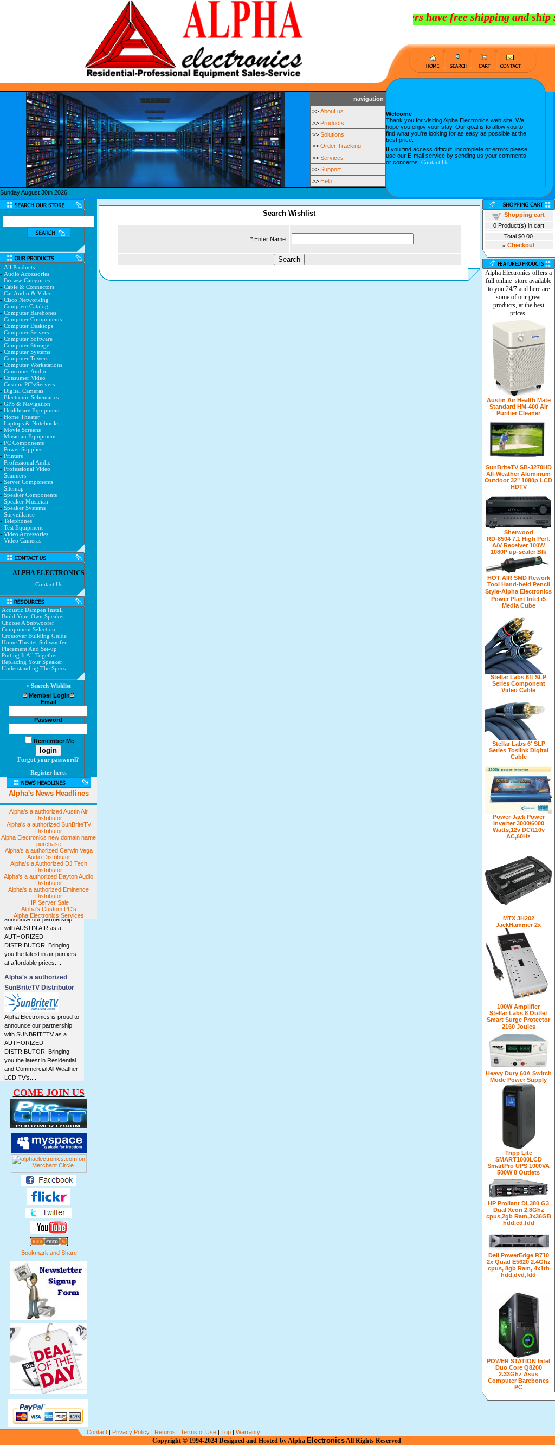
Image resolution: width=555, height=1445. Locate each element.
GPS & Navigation (27, 404)
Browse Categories (27, 280)
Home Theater (22, 417)
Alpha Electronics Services (49, 915)
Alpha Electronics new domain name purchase (48, 840)
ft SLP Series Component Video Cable (519, 683)
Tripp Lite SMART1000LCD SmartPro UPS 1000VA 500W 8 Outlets (518, 1163)
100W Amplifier (518, 1006)
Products (332, 123)
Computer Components (33, 319)
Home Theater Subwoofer (34, 642)
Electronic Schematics (31, 397)
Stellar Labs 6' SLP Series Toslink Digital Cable (518, 750)
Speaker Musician (26, 501)
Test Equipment (23, 527)
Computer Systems (27, 352)
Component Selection (28, 629)
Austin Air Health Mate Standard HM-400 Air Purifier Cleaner (519, 406)
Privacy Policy (131, 1432)
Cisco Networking (26, 299)
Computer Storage (26, 345)
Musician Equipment (30, 436)
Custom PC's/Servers (29, 384)
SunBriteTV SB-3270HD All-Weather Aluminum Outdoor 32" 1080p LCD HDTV (518, 477)
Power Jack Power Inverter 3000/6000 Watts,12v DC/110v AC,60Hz (519, 827)
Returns (165, 1432)
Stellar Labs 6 (510, 677)
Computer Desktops (28, 325)
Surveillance (19, 514)
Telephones (18, 521)
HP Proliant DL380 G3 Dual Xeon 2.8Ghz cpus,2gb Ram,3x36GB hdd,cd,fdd (518, 1213)
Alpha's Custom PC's (48, 909)
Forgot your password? (48, 759)
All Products (19, 267)
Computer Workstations (33, 365)
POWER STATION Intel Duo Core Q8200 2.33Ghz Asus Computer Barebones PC (518, 1374)
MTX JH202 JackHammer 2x (518, 921)
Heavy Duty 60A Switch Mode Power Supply (519, 1076)
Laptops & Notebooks (31, 423)
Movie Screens (22, 430)
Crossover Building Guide (34, 636)
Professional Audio (27, 462)
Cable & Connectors (29, 286)
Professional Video (27, 469)
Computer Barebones (30, 312)
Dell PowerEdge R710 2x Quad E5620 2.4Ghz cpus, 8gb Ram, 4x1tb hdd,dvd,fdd (519, 1265)
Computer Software (28, 339)
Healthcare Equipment (32, 410)
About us (332, 111)
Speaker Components (30, 495)
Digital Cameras (23, 391)
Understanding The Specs (34, 668)
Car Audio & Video (28, 293)
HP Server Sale (48, 902)
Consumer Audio (25, 371)
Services (332, 157)
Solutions (332, 134)
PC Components (24, 443)
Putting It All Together (29, 655)
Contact (97, 1432)
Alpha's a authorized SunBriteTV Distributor (49, 827)
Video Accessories (26, 534)
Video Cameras (22, 540)
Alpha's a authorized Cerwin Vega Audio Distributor (49, 853)
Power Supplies (23, 449)
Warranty (248, 1432)
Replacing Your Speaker (32, 662)
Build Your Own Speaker (33, 616)
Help (326, 181)
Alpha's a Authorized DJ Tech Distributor (48, 866)
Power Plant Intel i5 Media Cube (518, 602)
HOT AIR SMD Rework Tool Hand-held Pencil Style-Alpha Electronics (518, 585)
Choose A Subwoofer (28, 623)
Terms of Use (198, 1432)
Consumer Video (25, 378)
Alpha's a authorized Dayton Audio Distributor (48, 879)
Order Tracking (340, 146)
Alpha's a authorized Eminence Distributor (48, 892)
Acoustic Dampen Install (32, 610)
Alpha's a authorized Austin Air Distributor (48, 814)
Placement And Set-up (29, 649)
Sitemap (14, 488)
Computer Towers (26, 358)
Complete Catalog (26, 306)
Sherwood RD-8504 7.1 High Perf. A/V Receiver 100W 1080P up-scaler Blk (518, 542)
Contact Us (434, 162)
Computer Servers (26, 332)
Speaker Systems (25, 508)
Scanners (15, 475)
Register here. (48, 772)
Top (226, 1432)
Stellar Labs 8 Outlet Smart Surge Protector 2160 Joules (518, 1020)
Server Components (28, 482)
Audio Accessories (26, 273)
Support (330, 169)
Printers (13, 456)
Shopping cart (524, 214)
